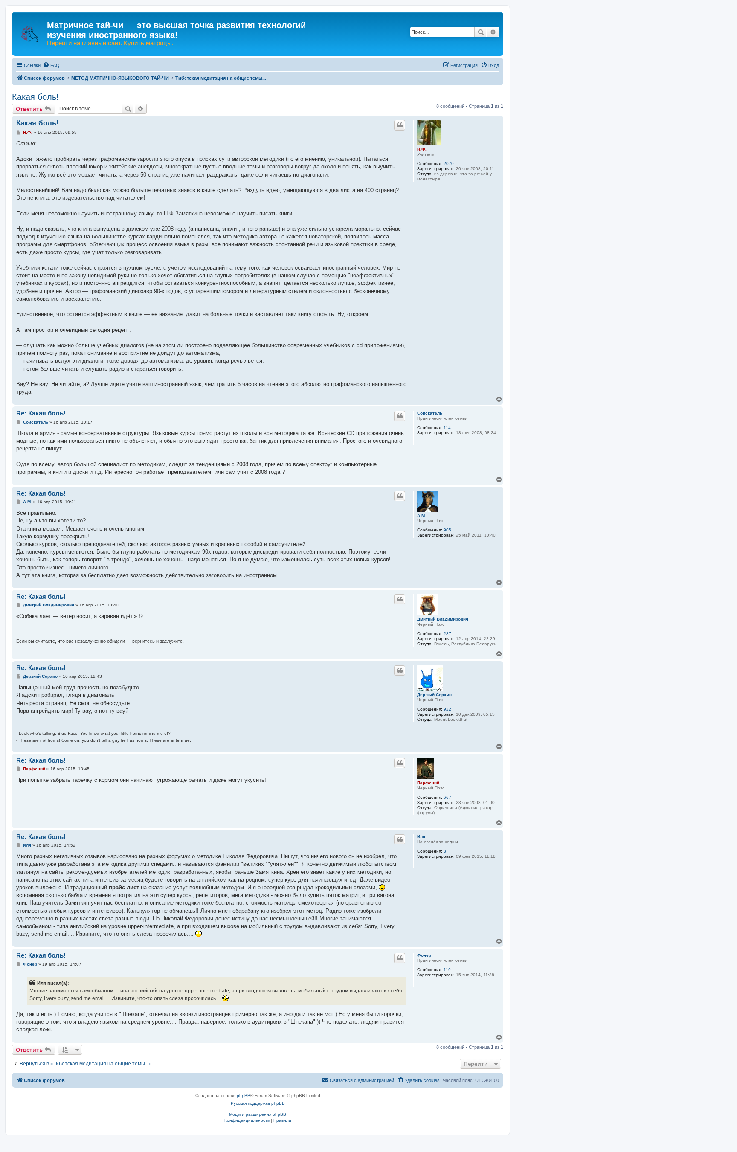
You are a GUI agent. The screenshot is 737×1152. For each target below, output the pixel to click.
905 (447, 530)
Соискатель (429, 413)
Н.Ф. (422, 149)
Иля (421, 836)
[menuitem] (51, 65)
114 (447, 427)
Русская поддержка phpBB (258, 1103)
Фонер (424, 955)
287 (447, 633)
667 (447, 797)
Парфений (428, 783)
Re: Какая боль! (41, 413)
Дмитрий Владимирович (442, 619)
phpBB (243, 1095)
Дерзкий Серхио (434, 694)
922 (447, 709)
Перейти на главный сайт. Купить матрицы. (110, 43)
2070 (449, 163)
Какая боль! (35, 97)
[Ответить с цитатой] (399, 125)
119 (447, 969)
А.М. (421, 515)
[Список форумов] (30, 30)
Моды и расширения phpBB (257, 1114)
